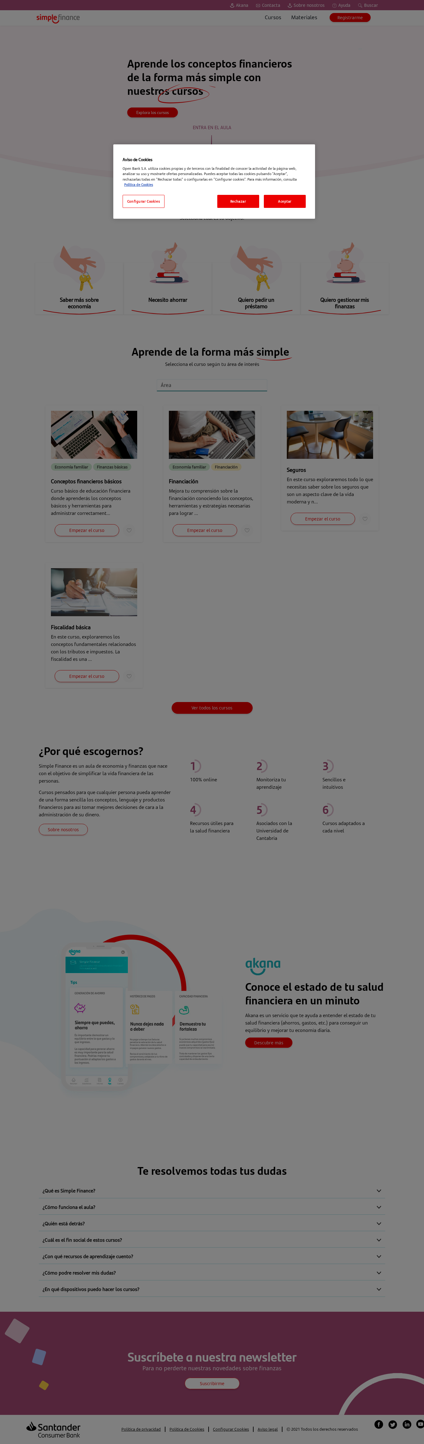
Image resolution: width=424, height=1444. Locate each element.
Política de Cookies (138, 184)
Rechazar (238, 201)
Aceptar (284, 201)
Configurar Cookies (143, 201)
